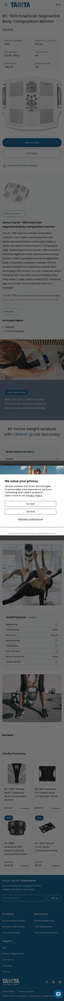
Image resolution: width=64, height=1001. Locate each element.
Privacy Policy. (34, 495)
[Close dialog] (59, 469)
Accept (30, 504)
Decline (30, 511)
